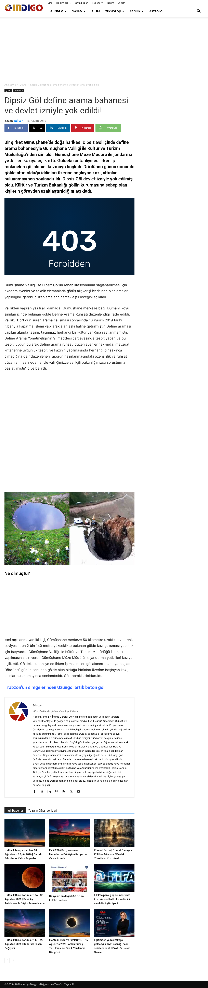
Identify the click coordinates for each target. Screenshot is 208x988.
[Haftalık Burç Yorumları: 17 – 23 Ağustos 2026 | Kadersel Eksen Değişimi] (24, 923)
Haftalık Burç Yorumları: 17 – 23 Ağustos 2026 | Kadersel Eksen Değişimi (23, 944)
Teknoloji (113, 11)
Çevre (23, 84)
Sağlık (135, 11)
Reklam (96, 2)
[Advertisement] (104, 50)
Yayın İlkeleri (81, 2)
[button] (199, 11)
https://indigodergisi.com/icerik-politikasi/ (55, 711)
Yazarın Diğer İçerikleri (42, 810)
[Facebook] (36, 791)
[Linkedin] (50, 791)
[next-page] (13, 960)
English (121, 2)
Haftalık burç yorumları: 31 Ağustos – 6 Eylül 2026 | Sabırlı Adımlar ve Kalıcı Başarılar (23, 854)
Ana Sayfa (10, 84)
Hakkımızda (62, 2)
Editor (18, 121)
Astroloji (157, 11)
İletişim (110, 2)
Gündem (56, 11)
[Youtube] (80, 791)
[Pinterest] (58, 791)
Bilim (96, 11)
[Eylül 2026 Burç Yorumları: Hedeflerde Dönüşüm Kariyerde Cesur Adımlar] (69, 833)
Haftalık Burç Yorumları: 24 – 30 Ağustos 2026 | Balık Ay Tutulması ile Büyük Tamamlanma (24, 899)
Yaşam (77, 11)
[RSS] (65, 791)
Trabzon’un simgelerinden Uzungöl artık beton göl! (54, 687)
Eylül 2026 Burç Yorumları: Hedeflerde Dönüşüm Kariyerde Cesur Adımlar (68, 854)
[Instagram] (43, 791)
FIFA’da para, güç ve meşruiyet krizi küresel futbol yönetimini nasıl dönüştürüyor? (112, 899)
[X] (72, 791)
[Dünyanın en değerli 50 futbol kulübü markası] (69, 878)
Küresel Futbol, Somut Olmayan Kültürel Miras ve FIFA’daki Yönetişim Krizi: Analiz (113, 854)
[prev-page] (7, 960)
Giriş (50, 2)
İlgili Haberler (15, 810)
